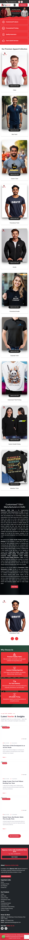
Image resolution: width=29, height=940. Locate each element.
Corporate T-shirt (14, 355)
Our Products (4, 885)
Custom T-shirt (14, 178)
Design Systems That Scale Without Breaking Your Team (13, 782)
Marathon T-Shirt (14, 488)
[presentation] (12, 638)
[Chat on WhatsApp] (3, 937)
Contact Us (3, 887)
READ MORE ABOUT (5, 876)
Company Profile (5, 884)
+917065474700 (12, 1)
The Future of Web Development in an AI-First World (14, 746)
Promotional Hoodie (14, 311)
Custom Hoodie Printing (14, 444)
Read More (14, 586)
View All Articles (15, 835)
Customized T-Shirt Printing (14, 400)
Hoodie (14, 267)
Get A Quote (14, 857)
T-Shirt (14, 90)
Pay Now (23, 5)
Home (2, 882)
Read (4, 757)
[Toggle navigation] (14, 5)
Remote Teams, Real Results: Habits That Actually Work (13, 818)
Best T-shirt (14, 134)
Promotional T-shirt (14, 223)
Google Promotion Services (14, 938)
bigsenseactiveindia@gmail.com (13, 922)
